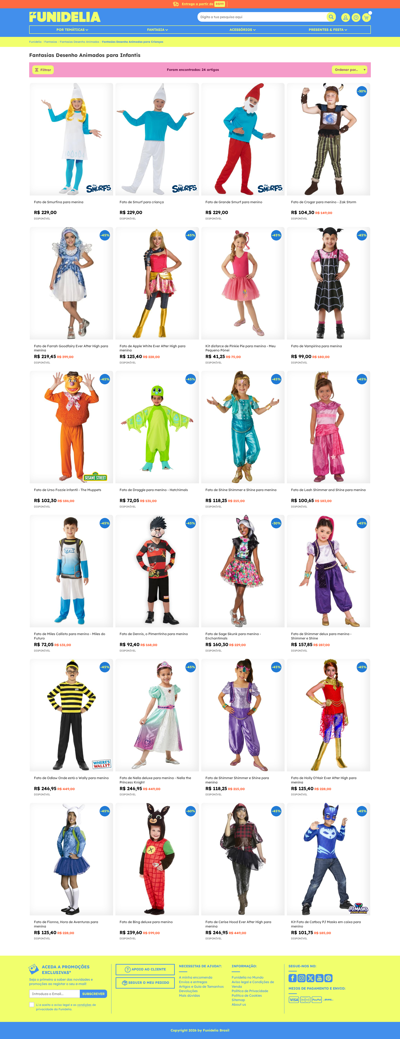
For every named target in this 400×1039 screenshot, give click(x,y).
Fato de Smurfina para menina (58, 202)
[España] (293, 978)
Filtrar (45, 70)
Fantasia (155, 29)
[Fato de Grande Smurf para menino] (243, 139)
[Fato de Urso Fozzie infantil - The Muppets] (71, 427)
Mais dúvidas (189, 995)
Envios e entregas (193, 982)
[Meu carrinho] (366, 17)
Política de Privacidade (250, 991)
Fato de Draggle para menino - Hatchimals (154, 490)
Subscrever (93, 994)
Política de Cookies (247, 995)
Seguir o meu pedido (148, 982)
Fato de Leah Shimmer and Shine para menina (328, 490)
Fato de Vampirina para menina (316, 346)
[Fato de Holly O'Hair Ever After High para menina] (328, 715)
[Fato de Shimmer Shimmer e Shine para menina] (243, 715)
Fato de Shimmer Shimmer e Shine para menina (237, 780)
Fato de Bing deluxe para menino (146, 922)
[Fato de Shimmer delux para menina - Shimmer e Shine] (328, 571)
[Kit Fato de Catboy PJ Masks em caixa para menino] (328, 859)
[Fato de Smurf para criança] (157, 139)
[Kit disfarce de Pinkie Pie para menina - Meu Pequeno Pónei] (243, 283)
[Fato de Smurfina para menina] (71, 139)
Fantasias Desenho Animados (79, 41)
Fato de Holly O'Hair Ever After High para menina (323, 780)
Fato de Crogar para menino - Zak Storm (323, 202)
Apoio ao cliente (148, 969)
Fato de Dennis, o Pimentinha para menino (154, 634)
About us (239, 1004)
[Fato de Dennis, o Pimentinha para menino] (157, 571)
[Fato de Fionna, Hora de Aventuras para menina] (71, 859)
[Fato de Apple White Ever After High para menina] (157, 283)
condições (84, 1005)
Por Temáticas (70, 29)
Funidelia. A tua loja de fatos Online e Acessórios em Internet (65, 17)
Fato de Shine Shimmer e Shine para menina (240, 490)
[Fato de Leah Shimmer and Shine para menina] (328, 427)
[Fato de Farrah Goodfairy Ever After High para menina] (71, 283)
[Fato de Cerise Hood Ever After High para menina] (243, 859)
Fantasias (50, 41)
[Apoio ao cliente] (356, 17)
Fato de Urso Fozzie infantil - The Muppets (67, 490)
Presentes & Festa (326, 29)
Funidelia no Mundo (248, 977)
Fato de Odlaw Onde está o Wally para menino (71, 778)
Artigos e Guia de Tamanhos (201, 986)
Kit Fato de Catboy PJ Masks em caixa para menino (326, 924)
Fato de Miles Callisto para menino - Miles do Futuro (69, 636)
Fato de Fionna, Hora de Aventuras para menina (66, 924)
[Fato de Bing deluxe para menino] (157, 859)
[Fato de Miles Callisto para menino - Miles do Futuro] (71, 571)
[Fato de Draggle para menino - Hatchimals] (157, 427)
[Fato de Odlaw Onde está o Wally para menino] (71, 715)
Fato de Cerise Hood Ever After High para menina (238, 924)
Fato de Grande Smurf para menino (233, 202)
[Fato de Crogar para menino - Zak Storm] (328, 139)
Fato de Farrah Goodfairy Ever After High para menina (71, 348)
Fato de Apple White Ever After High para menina (152, 348)
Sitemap (238, 1000)
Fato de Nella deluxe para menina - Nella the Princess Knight (155, 780)
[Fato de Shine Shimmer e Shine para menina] (243, 427)
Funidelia (35, 41)
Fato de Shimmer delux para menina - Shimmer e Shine (321, 636)
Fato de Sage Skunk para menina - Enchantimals (233, 636)
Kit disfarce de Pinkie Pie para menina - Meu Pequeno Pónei (240, 348)
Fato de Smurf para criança (142, 202)
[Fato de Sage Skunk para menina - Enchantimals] (243, 571)
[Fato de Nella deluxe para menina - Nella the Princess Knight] (157, 715)
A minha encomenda (195, 977)
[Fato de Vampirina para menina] (328, 283)
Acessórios (241, 29)
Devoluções (188, 991)
